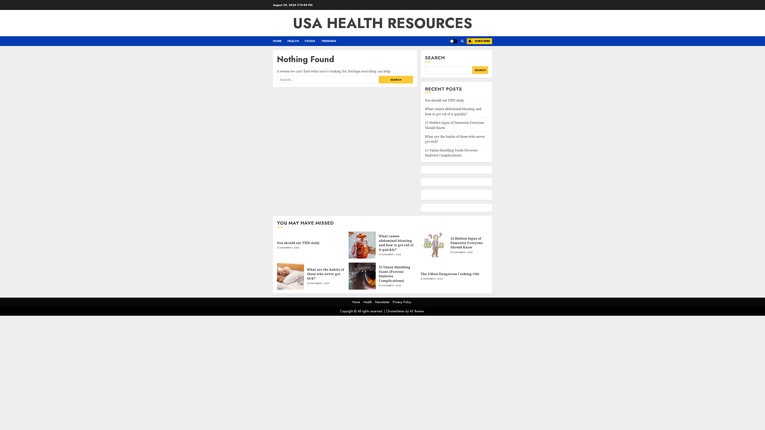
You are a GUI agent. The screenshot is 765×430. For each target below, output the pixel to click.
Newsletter (382, 302)
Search (435, 57)
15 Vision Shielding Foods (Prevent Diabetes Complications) (451, 153)
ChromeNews (395, 311)
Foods (310, 41)
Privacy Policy (402, 302)
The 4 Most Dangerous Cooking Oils (449, 274)
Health (293, 41)
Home (277, 41)
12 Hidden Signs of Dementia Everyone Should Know (466, 243)
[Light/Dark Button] (454, 41)
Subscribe (482, 41)
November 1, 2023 (289, 247)
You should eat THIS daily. (444, 100)
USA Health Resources (382, 23)
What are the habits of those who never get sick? (325, 274)
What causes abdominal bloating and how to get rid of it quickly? (396, 243)
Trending (328, 41)
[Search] (462, 41)
